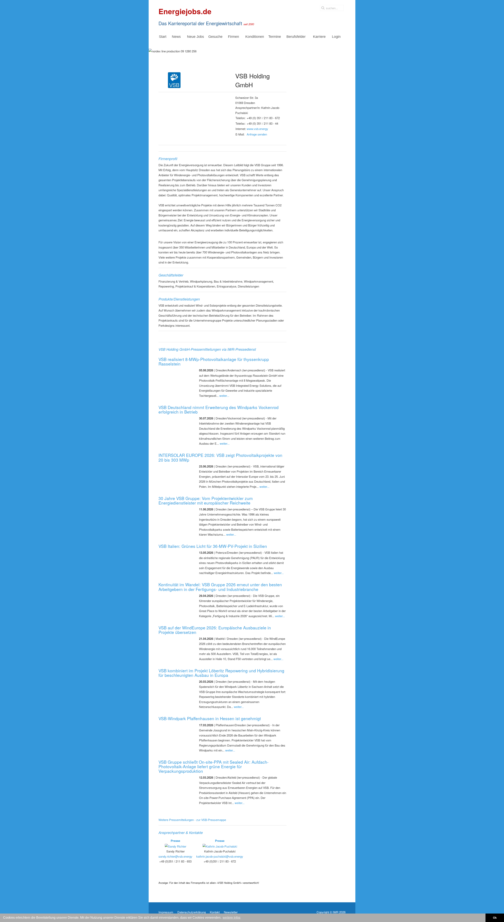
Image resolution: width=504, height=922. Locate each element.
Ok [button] (495, 917)
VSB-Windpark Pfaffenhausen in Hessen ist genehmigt (209, 718)
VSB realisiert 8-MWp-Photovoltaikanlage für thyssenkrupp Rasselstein (213, 361)
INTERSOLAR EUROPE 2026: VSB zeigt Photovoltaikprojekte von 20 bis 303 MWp (220, 457)
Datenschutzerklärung (191, 912)
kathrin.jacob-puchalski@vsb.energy (219, 856)
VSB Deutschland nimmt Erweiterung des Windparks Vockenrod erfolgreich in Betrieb (218, 409)
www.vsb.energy (257, 129)
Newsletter (231, 912)
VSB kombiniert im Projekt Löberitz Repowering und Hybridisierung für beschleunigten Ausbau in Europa (221, 673)
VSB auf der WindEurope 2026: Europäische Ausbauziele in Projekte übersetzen (214, 630)
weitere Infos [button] (231, 917)
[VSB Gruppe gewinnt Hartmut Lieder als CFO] (193, 116)
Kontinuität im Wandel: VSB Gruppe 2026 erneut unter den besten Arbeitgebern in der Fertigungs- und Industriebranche (220, 587)
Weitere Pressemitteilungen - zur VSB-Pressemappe (192, 820)
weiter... (224, 395)
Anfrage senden (257, 134)
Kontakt (215, 912)
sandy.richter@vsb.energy (175, 856)
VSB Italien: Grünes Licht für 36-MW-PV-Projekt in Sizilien (212, 546)
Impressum (165, 912)
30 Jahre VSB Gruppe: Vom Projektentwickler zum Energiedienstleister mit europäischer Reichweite (205, 500)
